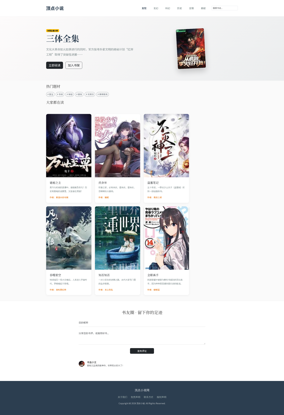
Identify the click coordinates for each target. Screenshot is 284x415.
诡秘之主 (55, 183)
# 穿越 (69, 94)
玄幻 (156, 8)
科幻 (167, 8)
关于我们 (122, 397)
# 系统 (60, 94)
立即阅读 (54, 65)
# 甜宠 (79, 94)
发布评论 (142, 351)
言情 (191, 8)
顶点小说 (55, 8)
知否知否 (104, 275)
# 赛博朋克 (103, 94)
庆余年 (103, 183)
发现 (144, 8)
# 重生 (50, 94)
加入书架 (74, 65)
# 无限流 (90, 94)
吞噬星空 (55, 275)
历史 (179, 8)
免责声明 (135, 397)
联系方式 (148, 397)
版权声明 (161, 397)
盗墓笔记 (153, 183)
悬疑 (203, 8)
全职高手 (153, 275)
